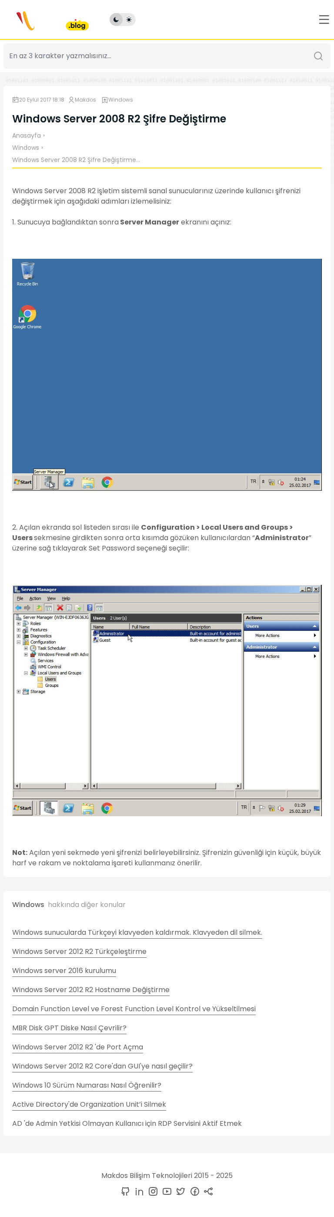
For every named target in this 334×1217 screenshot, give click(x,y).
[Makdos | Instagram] (151, 1192)
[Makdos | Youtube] (165, 1192)
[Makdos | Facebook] (193, 1192)
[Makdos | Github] (125, 1192)
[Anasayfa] (46, 19)
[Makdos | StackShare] (207, 1192)
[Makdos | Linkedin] (137, 1192)
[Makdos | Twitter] (179, 1192)
